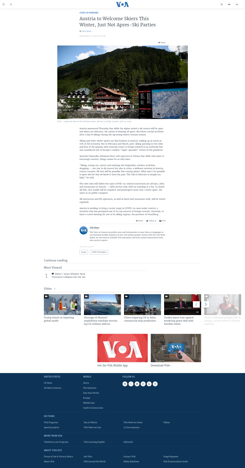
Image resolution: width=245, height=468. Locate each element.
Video (48, 289)
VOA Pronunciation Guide (175, 461)
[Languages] (221, 4)
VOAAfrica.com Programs (56, 442)
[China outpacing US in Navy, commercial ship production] (142, 304)
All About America (52, 388)
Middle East (89, 403)
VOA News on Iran (92, 427)
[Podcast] (155, 383)
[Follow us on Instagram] (143, 383)
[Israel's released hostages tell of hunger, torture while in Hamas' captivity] (222, 304)
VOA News (86, 31)
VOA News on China (133, 422)
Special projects (51, 427)
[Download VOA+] (176, 348)
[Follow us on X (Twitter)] (130, 383)
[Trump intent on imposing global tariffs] (62, 304)
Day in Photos (90, 422)
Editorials (128, 442)
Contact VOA (130, 456)
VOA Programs (51, 422)
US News (48, 383)
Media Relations (131, 461)
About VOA (49, 461)
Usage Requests (170, 456)
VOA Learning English (94, 442)
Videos (166, 422)
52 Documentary (131, 427)
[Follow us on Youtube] (137, 383)
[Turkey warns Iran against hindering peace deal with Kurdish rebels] (182, 304)
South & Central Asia (93, 408)
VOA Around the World (95, 461)
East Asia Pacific (91, 393)
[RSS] (149, 383)
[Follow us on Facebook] (124, 383)
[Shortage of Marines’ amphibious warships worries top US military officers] (102, 304)
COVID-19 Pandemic (89, 13)
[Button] (162, 42)
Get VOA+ (88, 456)
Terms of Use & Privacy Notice (58, 456)
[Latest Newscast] (237, 4)
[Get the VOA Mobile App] (122, 348)
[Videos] (229, 4)
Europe (86, 398)
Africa (86, 383)
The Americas (89, 388)
